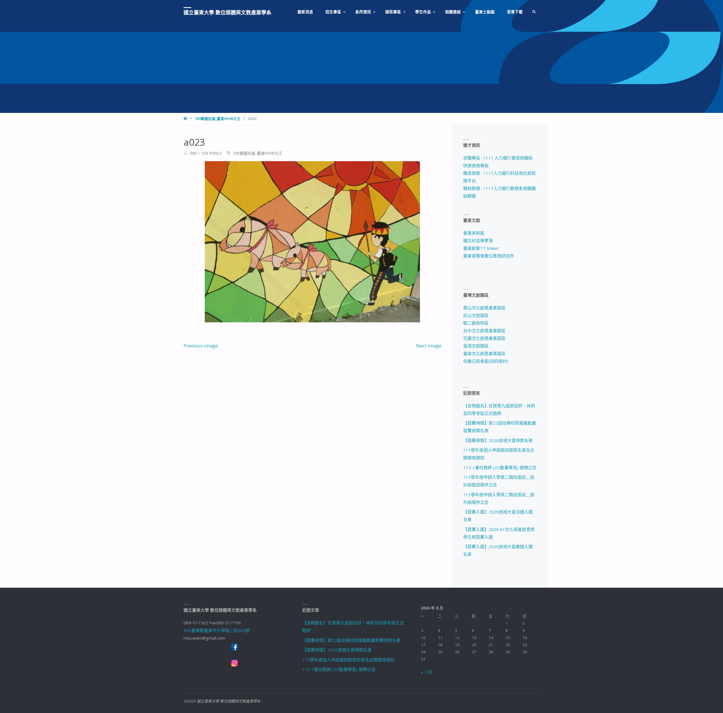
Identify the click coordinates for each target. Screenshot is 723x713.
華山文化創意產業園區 (484, 307)
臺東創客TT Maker (481, 248)
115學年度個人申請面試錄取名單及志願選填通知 (348, 659)
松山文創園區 (476, 315)
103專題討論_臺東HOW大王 (218, 118)
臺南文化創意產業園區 (484, 353)
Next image (428, 345)
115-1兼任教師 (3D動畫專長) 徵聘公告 (500, 467)
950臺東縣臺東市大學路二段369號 (217, 630)
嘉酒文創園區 (476, 346)
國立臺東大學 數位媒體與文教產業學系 (227, 12)
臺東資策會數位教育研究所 (488, 256)
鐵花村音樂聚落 (478, 240)
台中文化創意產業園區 (484, 330)
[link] (534, 12)
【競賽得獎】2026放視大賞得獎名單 (498, 440)
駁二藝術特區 (476, 323)
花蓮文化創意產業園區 (484, 338)
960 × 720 (199, 153)
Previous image (201, 345)
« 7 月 (426, 672)
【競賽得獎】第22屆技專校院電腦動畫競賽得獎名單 (351, 640)
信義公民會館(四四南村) (485, 361)
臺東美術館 (473, 233)
